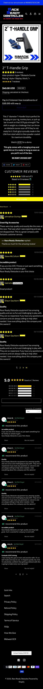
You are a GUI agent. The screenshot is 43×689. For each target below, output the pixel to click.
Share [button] (6, 440)
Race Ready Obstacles (20, 678)
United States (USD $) (20, 653)
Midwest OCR (10, 639)
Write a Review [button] (22, 401)
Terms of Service (11, 620)
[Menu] (39, 13)
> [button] (26, 574)
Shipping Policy (11, 614)
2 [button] (20, 367)
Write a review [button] (21, 199)
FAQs (6, 626)
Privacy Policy (10, 601)
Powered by (33, 408)
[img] (6, 212)
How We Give (10, 632)
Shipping (5, 92)
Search (7, 595)
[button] (8, 72)
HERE (19, 142)
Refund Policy (10, 608)
